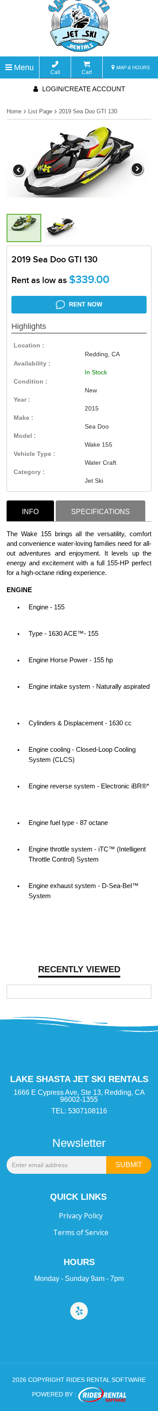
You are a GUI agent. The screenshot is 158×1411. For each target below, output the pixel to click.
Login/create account (82, 89)
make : (23, 417)
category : (29, 472)
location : (29, 345)
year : (22, 399)
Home (14, 111)
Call (55, 72)
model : (25, 436)
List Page (40, 111)
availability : (32, 363)
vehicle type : (34, 454)
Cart (87, 72)
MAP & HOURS (132, 67)
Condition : (30, 381)
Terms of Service (80, 1232)
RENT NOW (84, 303)
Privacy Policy (81, 1216)
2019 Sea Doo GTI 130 (88, 111)
